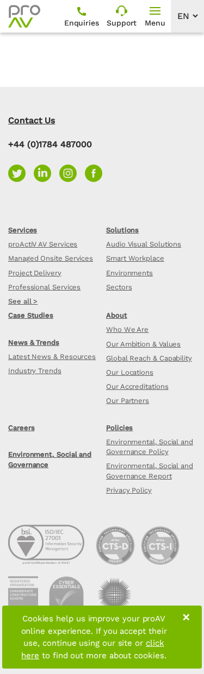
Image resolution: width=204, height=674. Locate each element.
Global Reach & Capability (149, 358)
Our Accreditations (137, 386)
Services (22, 230)
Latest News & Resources (52, 356)
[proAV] (24, 16)
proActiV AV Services (42, 244)
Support (122, 22)
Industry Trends (34, 371)
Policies (119, 428)
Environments (129, 273)
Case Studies (30, 315)
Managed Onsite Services (50, 258)
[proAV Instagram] (72, 172)
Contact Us (31, 120)
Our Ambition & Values (143, 344)
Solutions (122, 230)
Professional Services (44, 287)
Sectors (119, 287)
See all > (23, 301)
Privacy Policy (129, 490)
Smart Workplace (135, 258)
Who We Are (127, 329)
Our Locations (129, 372)
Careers (21, 428)
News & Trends (33, 342)
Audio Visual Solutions (143, 244)
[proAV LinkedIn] (46, 172)
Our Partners (127, 400)
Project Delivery (34, 273)
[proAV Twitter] (21, 172)
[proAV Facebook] (96, 172)
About (116, 315)
